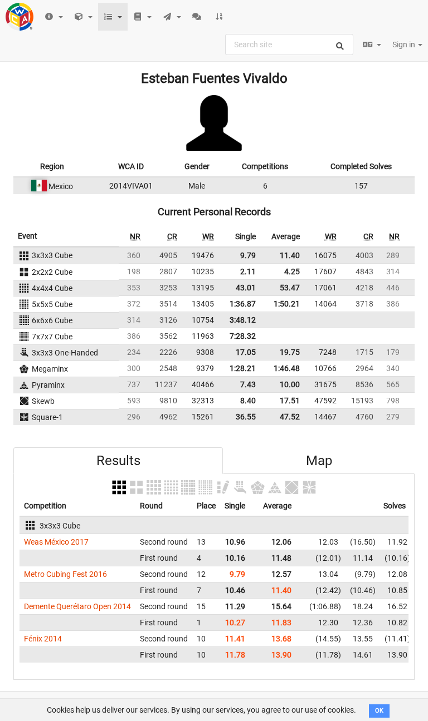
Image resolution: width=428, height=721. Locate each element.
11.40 (290, 255)
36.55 (246, 416)
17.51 (290, 400)
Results (118, 460)
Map (319, 460)
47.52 (290, 416)
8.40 (248, 400)
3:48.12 (243, 319)
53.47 (290, 287)
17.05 (246, 352)
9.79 (248, 255)
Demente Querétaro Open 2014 (77, 606)
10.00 (290, 384)
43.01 (246, 287)
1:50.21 (287, 303)
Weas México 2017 (56, 541)
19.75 (290, 352)
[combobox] (289, 44)
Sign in (404, 44)
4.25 (292, 271)
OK (379, 710)
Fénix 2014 (43, 638)
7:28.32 (243, 336)
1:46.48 (287, 368)
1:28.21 (243, 368)
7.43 (248, 384)
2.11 (248, 271)
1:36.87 (243, 303)
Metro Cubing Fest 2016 (65, 574)
